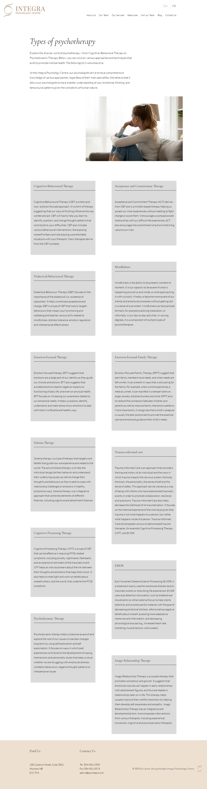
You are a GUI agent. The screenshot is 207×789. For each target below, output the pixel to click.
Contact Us (87, 751)
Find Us (35, 751)
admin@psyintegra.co (91, 772)
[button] (132, 15)
